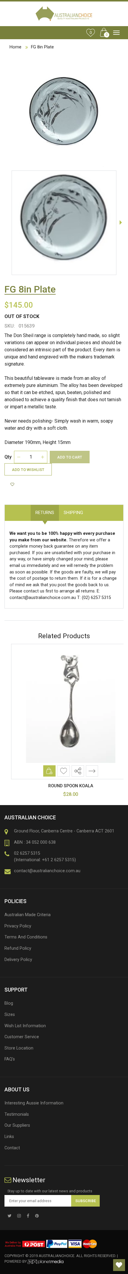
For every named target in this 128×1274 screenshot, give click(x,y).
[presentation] (121, 222)
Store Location (18, 1048)
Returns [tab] (44, 512)
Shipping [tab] (73, 512)
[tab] (92, 509)
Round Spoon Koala (64, 785)
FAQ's (9, 1059)
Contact (12, 1147)
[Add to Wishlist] (13, 484)
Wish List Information (25, 1025)
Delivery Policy (18, 959)
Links (9, 1136)
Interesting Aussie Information (33, 1103)
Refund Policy (17, 948)
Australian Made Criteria (27, 914)
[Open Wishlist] (119, 1265)
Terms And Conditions (25, 937)
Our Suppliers (17, 1125)
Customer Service (21, 1036)
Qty (8, 457)
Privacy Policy (17, 926)
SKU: (9, 326)
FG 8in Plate (42, 47)
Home (15, 47)
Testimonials (16, 1114)
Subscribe (85, 1201)
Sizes (9, 1014)
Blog (8, 1003)
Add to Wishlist (28, 469)
